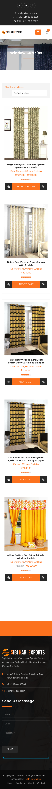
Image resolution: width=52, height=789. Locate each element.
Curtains (17, 464)
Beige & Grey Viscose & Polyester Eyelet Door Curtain (26, 166)
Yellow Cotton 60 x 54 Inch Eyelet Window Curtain (26, 556)
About (31, 783)
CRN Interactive (33, 779)
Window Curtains (33, 171)
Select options (26, 186)
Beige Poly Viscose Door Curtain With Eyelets (26, 263)
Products (20, 783)
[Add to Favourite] (43, 186)
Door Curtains (17, 171)
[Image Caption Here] (8, 186)
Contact (41, 783)
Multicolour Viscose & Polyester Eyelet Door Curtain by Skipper (26, 361)
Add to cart (26, 284)
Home (10, 783)
